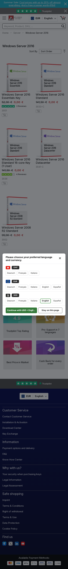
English (45, 287)
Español (57, 287)
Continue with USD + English (21, 310)
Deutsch (11, 273)
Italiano (34, 273)
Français (22, 273)
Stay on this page (50, 310)
